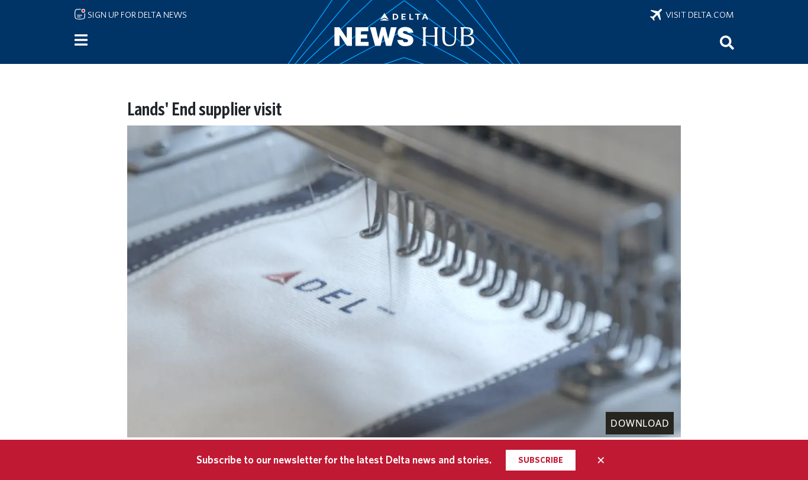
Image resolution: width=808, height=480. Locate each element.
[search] (727, 42)
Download (639, 423)
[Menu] (81, 40)
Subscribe (540, 460)
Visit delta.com (698, 14)
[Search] (727, 42)
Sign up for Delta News (136, 14)
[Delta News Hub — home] (404, 32)
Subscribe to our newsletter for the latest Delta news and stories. (344, 459)
